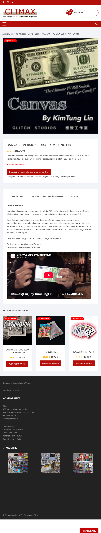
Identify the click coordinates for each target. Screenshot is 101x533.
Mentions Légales (10, 390)
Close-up (15, 34)
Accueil (5, 34)
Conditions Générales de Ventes (17, 383)
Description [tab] (17, 196)
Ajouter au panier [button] (17, 364)
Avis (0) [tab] (74, 196)
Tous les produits (67, 176)
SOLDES (54, 176)
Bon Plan (22, 176)
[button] (94, 43)
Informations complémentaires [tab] (47, 196)
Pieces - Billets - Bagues (30, 34)
